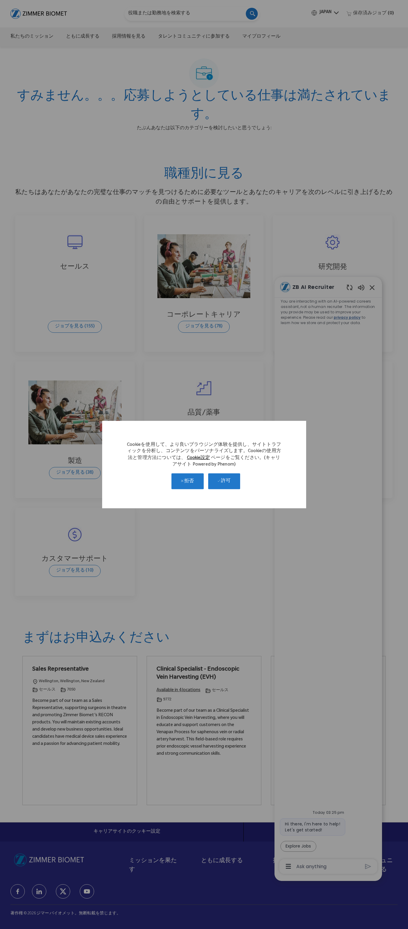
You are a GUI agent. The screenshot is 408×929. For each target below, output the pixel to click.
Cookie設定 (198, 458)
